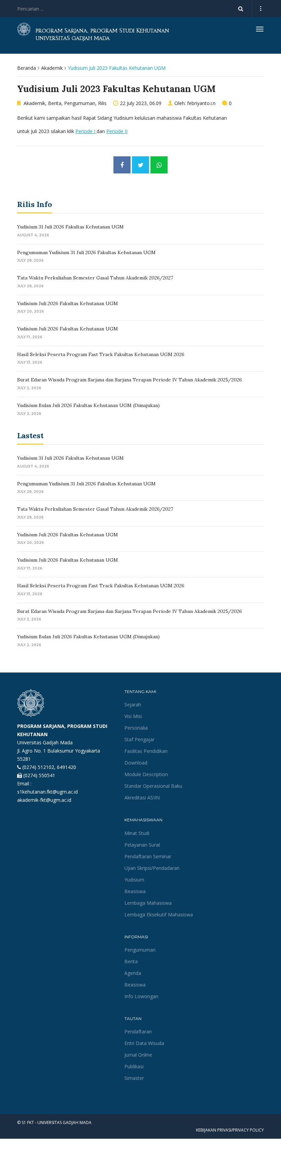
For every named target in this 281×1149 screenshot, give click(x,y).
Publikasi (134, 1066)
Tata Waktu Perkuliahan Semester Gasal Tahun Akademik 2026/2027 (95, 278)
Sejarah (132, 704)
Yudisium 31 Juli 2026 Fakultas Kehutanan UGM (70, 227)
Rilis (102, 103)
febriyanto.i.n (201, 103)
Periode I (86, 131)
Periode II (116, 131)
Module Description (146, 774)
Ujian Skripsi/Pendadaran (152, 868)
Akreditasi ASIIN (142, 797)
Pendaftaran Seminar (147, 856)
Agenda (132, 973)
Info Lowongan (141, 996)
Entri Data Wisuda (144, 1043)
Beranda (26, 68)
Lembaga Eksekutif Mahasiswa (158, 914)
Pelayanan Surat (142, 844)
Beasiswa (135, 891)
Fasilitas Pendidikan (146, 751)
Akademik (52, 68)
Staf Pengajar (139, 739)
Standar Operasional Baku (153, 786)
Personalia (136, 727)
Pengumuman (79, 103)
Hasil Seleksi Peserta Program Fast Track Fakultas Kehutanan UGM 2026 (100, 354)
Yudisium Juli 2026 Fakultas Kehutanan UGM (67, 303)
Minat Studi (136, 833)
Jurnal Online (138, 1055)
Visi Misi (133, 716)
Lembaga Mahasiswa (148, 903)
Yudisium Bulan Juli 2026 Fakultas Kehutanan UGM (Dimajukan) (88, 405)
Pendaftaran (138, 1031)
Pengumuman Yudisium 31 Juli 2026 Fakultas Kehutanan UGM (86, 252)
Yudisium (134, 879)
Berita (54, 103)
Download (135, 762)
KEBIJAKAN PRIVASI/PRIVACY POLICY (230, 1130)
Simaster (134, 1078)
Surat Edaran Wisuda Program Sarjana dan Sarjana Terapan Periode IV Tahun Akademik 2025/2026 (129, 380)
